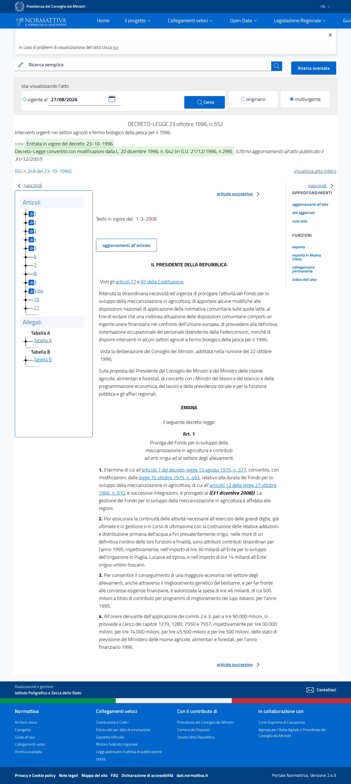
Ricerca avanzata (314, 68)
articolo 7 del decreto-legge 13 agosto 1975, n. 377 (194, 469)
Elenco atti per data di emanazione (123, 729)
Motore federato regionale (117, 744)
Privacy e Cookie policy (35, 775)
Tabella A (43, 340)
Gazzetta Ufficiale (110, 737)
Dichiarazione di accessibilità (147, 775)
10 (36, 299)
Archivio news (26, 722)
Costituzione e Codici (112, 722)
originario (255, 99)
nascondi (33, 185)
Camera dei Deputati (193, 729)
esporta (298, 247)
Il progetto (23, 729)
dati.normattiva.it (192, 775)
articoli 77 (126, 281)
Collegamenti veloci (30, 744)
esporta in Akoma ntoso (306, 257)
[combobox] (148, 65)
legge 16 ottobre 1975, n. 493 (169, 477)
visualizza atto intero (315, 171)
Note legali (69, 775)
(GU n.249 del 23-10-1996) (43, 171)
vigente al (38, 99)
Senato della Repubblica (196, 737)
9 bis (38, 290)
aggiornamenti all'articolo (126, 245)
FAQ (115, 775)
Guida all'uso (25, 737)
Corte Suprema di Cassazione (281, 722)
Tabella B (43, 359)
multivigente (308, 99)
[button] (111, 98)
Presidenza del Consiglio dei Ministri (205, 722)
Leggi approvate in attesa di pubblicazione (129, 751)
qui (115, 47)
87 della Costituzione (162, 281)
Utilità (101, 759)
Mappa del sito (94, 775)
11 (36, 307)
